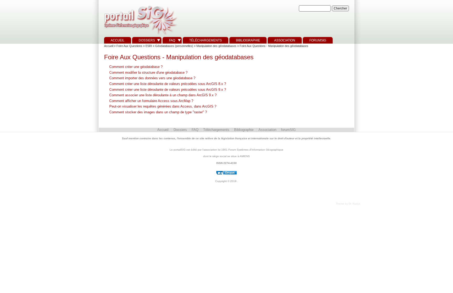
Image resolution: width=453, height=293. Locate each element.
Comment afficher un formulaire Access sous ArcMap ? (151, 101)
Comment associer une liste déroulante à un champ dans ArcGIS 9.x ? (163, 95)
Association (284, 40)
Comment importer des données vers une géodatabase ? (152, 78)
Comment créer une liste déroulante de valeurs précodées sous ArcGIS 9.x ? (167, 90)
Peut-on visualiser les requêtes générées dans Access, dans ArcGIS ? (162, 106)
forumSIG (317, 40)
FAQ (172, 40)
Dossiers (147, 40)
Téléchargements (205, 40)
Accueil (118, 40)
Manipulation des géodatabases (216, 45)
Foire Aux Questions (129, 45)
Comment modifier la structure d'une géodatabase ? (148, 72)
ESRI (148, 45)
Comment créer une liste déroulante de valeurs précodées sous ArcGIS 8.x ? (167, 84)
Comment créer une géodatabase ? (136, 67)
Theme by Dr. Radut (348, 203)
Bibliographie (248, 40)
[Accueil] (140, 35)
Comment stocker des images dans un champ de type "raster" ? (158, 112)
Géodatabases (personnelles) (174, 45)
